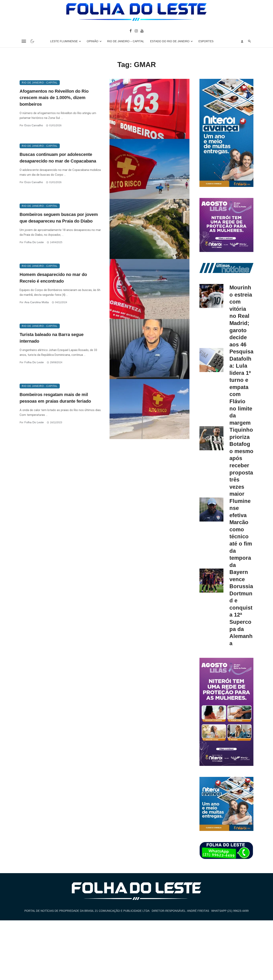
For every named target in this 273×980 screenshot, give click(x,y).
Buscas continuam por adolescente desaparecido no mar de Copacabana (58, 158)
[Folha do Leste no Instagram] (136, 31)
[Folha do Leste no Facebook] (130, 31)
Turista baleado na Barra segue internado (52, 338)
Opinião (92, 41)
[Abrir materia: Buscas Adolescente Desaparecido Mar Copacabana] (149, 169)
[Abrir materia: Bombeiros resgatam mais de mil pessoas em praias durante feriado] (149, 409)
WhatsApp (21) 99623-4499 (230, 910)
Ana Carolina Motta (36, 302)
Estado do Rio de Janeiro (169, 41)
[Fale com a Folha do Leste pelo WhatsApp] (226, 850)
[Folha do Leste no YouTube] (142, 31)
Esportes (205, 41)
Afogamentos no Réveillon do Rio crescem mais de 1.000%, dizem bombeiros (54, 98)
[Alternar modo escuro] (32, 41)
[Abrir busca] (249, 41)
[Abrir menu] (24, 41)
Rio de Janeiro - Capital (40, 82)
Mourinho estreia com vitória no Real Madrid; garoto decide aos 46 (240, 315)
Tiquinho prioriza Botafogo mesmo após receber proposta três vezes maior (241, 462)
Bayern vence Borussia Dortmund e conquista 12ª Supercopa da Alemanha (241, 607)
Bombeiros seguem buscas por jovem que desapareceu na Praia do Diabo (59, 218)
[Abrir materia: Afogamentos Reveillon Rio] (149, 109)
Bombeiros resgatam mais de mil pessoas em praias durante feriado (55, 398)
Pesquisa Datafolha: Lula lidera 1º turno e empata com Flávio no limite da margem (241, 387)
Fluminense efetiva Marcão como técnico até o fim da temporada (240, 533)
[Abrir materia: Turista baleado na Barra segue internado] (149, 349)
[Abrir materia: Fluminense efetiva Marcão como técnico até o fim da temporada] (211, 510)
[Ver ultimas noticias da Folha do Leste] (226, 267)
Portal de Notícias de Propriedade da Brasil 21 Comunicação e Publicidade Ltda (86, 910)
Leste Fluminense (64, 41)
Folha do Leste (34, 242)
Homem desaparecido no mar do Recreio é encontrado (53, 278)
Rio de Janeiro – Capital (125, 41)
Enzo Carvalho (33, 125)
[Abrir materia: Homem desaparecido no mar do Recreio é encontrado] (149, 289)
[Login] (242, 41)
